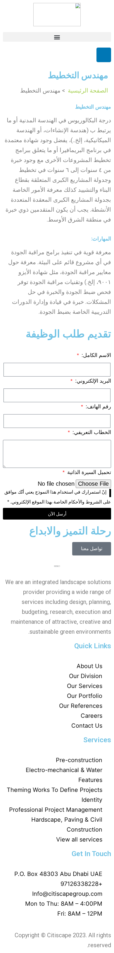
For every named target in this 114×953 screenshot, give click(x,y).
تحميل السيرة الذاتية (88, 472)
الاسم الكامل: (95, 355)
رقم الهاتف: (97, 407)
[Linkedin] (103, 55)
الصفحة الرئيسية (87, 90)
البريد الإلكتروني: (92, 381)
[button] (57, 37)
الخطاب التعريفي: (91, 432)
